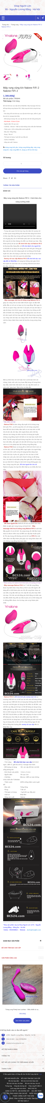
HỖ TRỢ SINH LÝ (23, 1101)
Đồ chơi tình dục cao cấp (11, 948)
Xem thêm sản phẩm (22, 1020)
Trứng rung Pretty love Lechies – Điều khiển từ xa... (22, 1009)
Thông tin (6, 1056)
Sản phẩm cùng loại (9, 958)
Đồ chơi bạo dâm (14, 1081)
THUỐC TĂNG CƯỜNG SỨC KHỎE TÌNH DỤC (23, 1098)
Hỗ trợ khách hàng (9, 1049)
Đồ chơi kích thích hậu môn (29, 1081)
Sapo (40, 1074)
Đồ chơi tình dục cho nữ (32, 1083)
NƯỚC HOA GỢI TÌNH (36, 1093)
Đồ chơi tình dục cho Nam (15, 1083)
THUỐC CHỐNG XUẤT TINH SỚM (23, 1096)
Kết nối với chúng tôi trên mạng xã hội (18, 1062)
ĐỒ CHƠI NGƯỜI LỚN (12, 1078)
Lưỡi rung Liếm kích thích (18, 1088)
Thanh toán (6, 1069)
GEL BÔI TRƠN (36, 1091)
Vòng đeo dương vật (20, 1086)
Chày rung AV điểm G (35, 1086)
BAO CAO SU (32, 1088)
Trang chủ (5, 24)
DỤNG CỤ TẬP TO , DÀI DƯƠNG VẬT (17, 1091)
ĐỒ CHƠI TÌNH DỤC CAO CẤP (30, 1078)
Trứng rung (15, 24)
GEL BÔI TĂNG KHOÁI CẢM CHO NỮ (15, 1093)
